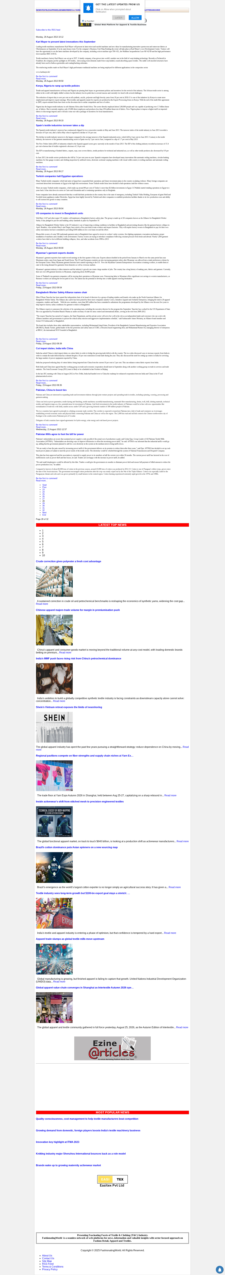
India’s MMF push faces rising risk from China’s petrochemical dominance (78, 658)
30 (43, 506)
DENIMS (62, 10)
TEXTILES (46, 10)
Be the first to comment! (47, 76)
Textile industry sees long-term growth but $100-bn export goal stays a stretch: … (83, 893)
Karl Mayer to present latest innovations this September (66, 41)
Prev (44, 487)
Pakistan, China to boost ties (51, 390)
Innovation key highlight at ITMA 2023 (57, 1142)
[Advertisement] (112, 1086)
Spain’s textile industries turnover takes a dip (60, 125)
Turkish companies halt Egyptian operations (59, 176)
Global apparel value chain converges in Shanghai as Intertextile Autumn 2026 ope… (85, 987)
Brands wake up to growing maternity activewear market (68, 1165)
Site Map (47, 1261)
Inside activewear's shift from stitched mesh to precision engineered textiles (80, 801)
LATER (118, 17)
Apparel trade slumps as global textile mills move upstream (70, 939)
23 (43, 489)
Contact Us (48, 1258)
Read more (42, 604)
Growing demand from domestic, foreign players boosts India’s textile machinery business (88, 1130)
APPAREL (54, 10)
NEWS (39, 10)
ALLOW (135, 17)
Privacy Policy (50, 1269)
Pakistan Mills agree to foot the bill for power (60, 434)
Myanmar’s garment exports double (55, 253)
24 (43, 492)
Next (44, 512)
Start (44, 485)
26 (43, 496)
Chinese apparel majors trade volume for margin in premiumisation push (78, 610)
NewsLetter (145, 10)
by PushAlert (89, 21)
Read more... (41, 79)
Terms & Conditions (52, 1266)
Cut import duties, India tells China (54, 348)
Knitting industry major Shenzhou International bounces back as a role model (81, 1153)
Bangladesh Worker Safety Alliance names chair (61, 292)
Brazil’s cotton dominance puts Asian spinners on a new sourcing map (77, 847)
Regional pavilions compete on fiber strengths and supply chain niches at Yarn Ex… (84, 755)
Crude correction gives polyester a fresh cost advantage (68, 561)
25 (43, 494)
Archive (156, 10)
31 (43, 508)
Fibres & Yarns (74, 10)
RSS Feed (48, 1264)
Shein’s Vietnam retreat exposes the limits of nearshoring (69, 707)
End (44, 515)
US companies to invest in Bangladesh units (59, 213)
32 (43, 510)
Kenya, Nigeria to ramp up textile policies (58, 85)
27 (43, 499)
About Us (47, 1255)
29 (43, 503)
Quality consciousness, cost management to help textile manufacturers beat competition (87, 1119)
